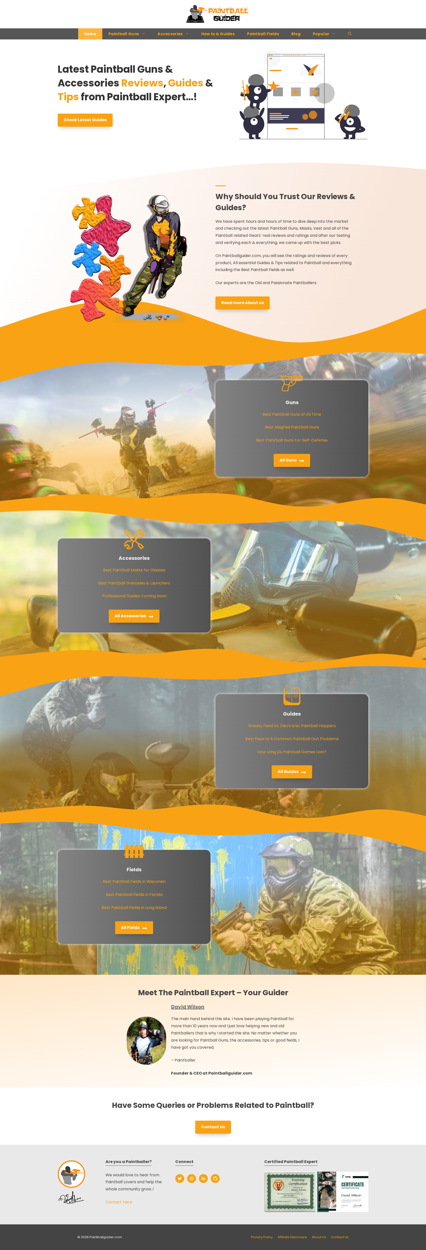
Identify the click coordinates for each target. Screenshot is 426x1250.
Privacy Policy (262, 1237)
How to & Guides (218, 33)
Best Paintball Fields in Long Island (134, 907)
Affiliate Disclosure (292, 1237)
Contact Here (119, 1202)
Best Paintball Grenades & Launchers (134, 583)
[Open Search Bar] (350, 33)
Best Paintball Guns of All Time (292, 414)
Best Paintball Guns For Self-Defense (292, 440)
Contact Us (340, 1237)
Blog (296, 33)
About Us (319, 1237)
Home (90, 33)
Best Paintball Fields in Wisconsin (134, 881)
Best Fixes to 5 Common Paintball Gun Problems (292, 739)
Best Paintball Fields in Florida (134, 894)
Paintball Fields (263, 33)
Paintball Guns (123, 33)
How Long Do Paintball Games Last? (291, 752)
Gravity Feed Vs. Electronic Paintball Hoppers (292, 726)
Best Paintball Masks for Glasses (134, 570)
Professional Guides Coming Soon (134, 596)
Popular (321, 33)
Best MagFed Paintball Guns (292, 427)
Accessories (170, 33)
